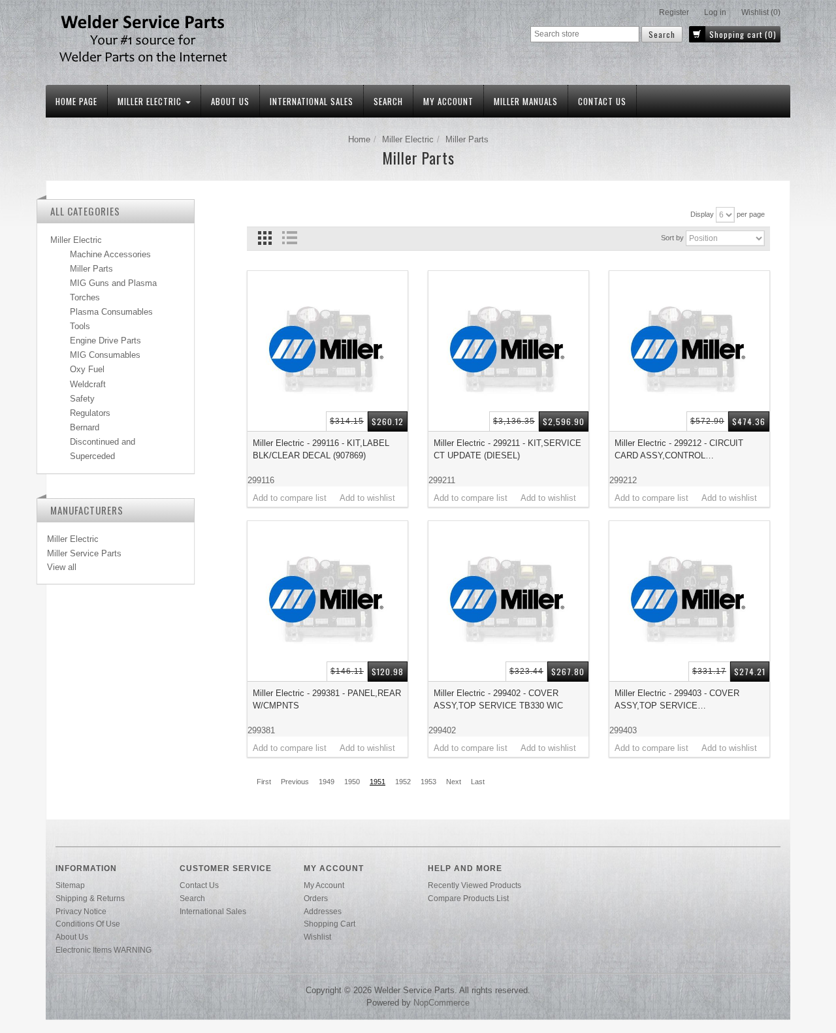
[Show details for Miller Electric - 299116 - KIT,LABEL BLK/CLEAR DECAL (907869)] (328, 351)
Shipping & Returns (90, 898)
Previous (295, 782)
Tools (80, 326)
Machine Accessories (110, 254)
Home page (76, 101)
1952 (403, 782)
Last (478, 782)
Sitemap (70, 885)
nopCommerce (441, 1003)
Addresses (323, 911)
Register (674, 12)
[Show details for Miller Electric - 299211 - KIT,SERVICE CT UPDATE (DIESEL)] (508, 351)
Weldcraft (88, 384)
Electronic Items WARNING (104, 950)
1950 (352, 782)
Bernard (84, 427)
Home (359, 139)
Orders (316, 898)
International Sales (311, 101)
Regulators (90, 413)
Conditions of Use (88, 923)
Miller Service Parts (84, 553)
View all (61, 567)
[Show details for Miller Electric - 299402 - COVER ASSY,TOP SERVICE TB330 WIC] (508, 601)
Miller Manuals (526, 101)
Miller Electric (151, 101)
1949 (326, 782)
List (289, 238)
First (264, 782)
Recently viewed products (474, 885)
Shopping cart (329, 923)
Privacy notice (81, 911)
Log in (715, 12)
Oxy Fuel (87, 369)
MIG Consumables (105, 355)
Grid (264, 238)
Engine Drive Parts (105, 340)
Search (388, 101)
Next (453, 782)
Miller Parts (91, 269)
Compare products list (468, 898)
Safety (82, 399)
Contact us (602, 101)
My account (448, 101)
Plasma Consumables (111, 312)
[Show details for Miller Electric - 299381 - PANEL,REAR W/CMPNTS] (328, 601)
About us (230, 101)
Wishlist (317, 936)
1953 (428, 782)
